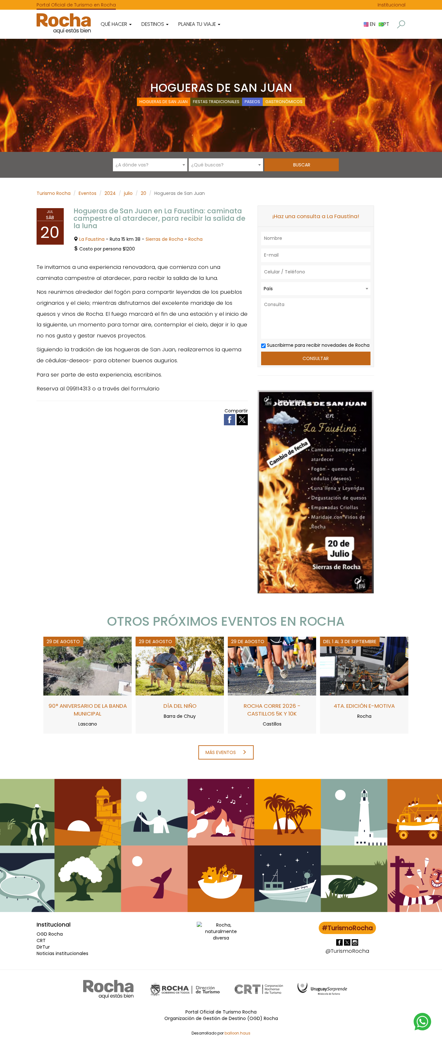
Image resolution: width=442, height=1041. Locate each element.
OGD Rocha (50, 934)
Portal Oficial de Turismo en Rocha (76, 5)
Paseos (252, 101)
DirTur (43, 947)
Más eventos (221, 752)
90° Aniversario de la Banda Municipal (88, 709)
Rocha (195, 239)
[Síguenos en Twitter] (348, 942)
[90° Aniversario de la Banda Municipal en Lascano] (87, 666)
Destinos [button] (153, 24)
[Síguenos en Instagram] (355, 942)
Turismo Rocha (54, 193)
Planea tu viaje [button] (197, 24)
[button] (401, 24)
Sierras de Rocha (164, 239)
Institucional (391, 5)
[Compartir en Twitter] (242, 419)
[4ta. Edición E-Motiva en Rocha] (364, 666)
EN (372, 24)
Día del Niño (179, 706)
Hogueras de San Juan (163, 101)
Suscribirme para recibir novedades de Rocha (318, 345)
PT (386, 24)
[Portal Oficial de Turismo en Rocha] (64, 23)
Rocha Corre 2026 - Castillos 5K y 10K (272, 709)
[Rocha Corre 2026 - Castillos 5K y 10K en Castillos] (272, 666)
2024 (110, 193)
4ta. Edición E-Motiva (364, 706)
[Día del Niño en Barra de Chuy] (180, 666)
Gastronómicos (284, 101)
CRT (41, 940)
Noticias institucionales (62, 953)
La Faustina (92, 239)
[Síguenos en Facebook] (340, 942)
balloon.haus (237, 1033)
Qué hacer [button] (114, 24)
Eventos (87, 193)
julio (128, 193)
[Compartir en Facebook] (230, 419)
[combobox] (150, 164)
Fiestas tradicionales (216, 101)
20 (143, 193)
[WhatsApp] (422, 1021)
